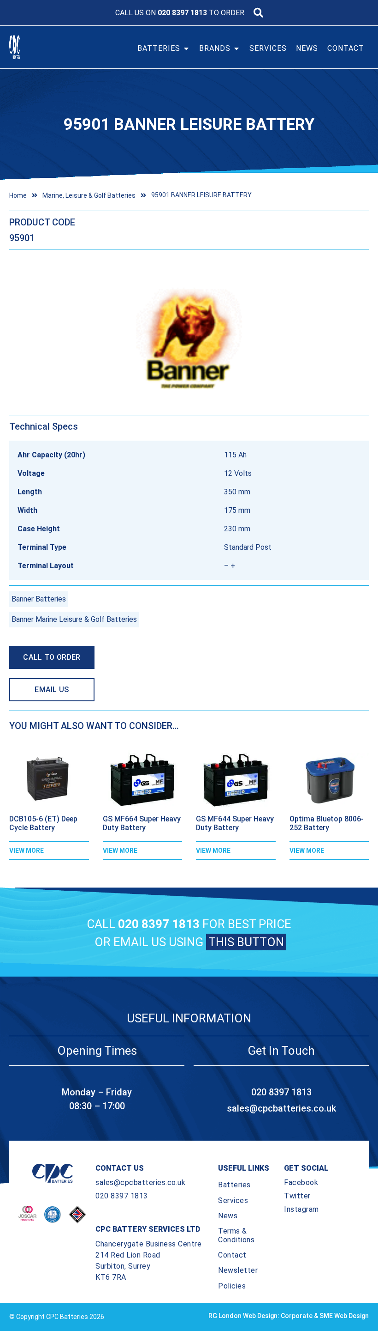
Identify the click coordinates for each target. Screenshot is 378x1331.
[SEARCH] (258, 12)
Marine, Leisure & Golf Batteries (89, 195)
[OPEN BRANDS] (236, 48)
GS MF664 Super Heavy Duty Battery (142, 823)
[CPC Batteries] (26, 47)
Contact (232, 1255)
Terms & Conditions (236, 1235)
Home (18, 195)
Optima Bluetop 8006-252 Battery (326, 823)
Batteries (234, 1184)
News (227, 1215)
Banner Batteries (39, 599)
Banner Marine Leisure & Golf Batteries (74, 619)
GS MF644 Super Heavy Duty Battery (235, 823)
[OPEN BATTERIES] (186, 48)
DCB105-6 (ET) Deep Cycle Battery (43, 823)
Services (233, 1200)
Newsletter (238, 1270)
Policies (232, 1286)
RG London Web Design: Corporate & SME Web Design (288, 1315)
